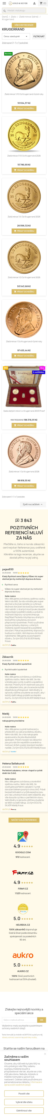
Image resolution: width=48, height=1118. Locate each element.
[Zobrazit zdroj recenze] (13, 645)
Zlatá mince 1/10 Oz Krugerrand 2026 (24, 155)
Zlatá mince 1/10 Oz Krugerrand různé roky (24, 94)
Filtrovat (39, 36)
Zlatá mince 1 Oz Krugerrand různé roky (24, 341)
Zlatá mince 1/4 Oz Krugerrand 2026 (24, 216)
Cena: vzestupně (16, 36)
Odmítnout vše (24, 1110)
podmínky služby (30, 1037)
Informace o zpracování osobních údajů (23, 1083)
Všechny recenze (24, 25)
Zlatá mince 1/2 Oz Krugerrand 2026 (24, 277)
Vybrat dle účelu (24, 1102)
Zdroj (5, 645)
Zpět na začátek (33, 504)
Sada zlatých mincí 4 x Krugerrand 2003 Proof (24, 411)
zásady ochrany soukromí (12, 1037)
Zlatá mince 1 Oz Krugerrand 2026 (24, 471)
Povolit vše (24, 1093)
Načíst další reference (24, 820)
